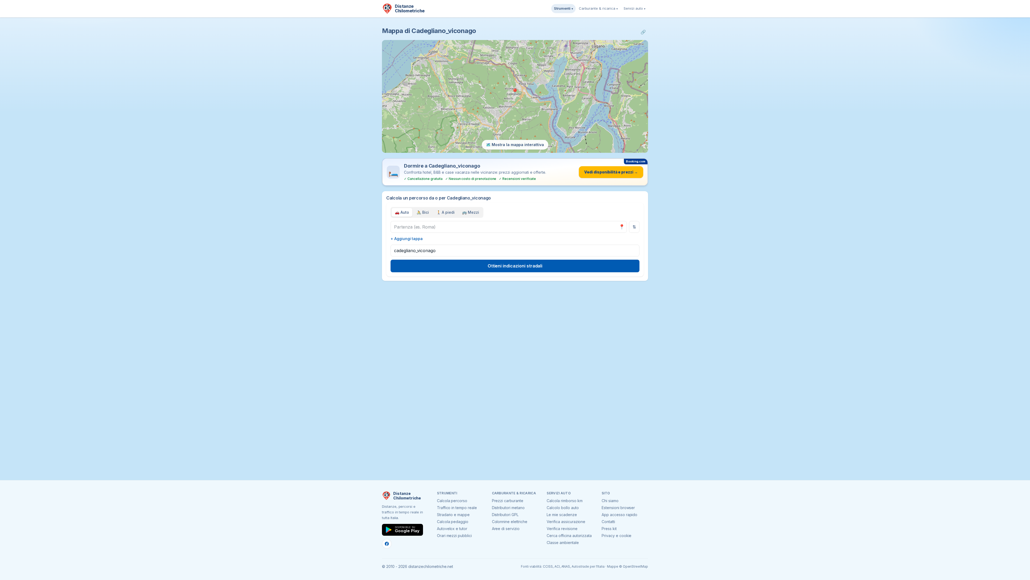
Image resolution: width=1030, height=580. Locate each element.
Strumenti (563, 8)
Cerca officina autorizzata (569, 535)
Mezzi (470, 212)
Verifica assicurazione (566, 521)
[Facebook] (387, 544)
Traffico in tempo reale (457, 507)
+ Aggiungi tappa (407, 238)
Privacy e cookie (616, 535)
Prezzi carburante (507, 500)
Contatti (608, 521)
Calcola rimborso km (564, 500)
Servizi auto (634, 8)
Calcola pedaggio (452, 521)
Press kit (609, 528)
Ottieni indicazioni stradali (515, 266)
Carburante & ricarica (598, 8)
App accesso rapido (619, 514)
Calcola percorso (452, 500)
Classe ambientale (563, 542)
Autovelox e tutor (452, 528)
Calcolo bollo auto (563, 507)
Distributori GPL (505, 514)
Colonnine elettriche (509, 521)
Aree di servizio (506, 528)
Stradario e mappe (453, 514)
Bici (423, 212)
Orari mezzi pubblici (454, 535)
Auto (402, 212)
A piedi (445, 212)
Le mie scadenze (562, 514)
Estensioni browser (618, 507)
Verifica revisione (562, 528)
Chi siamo (610, 500)
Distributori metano (508, 507)
